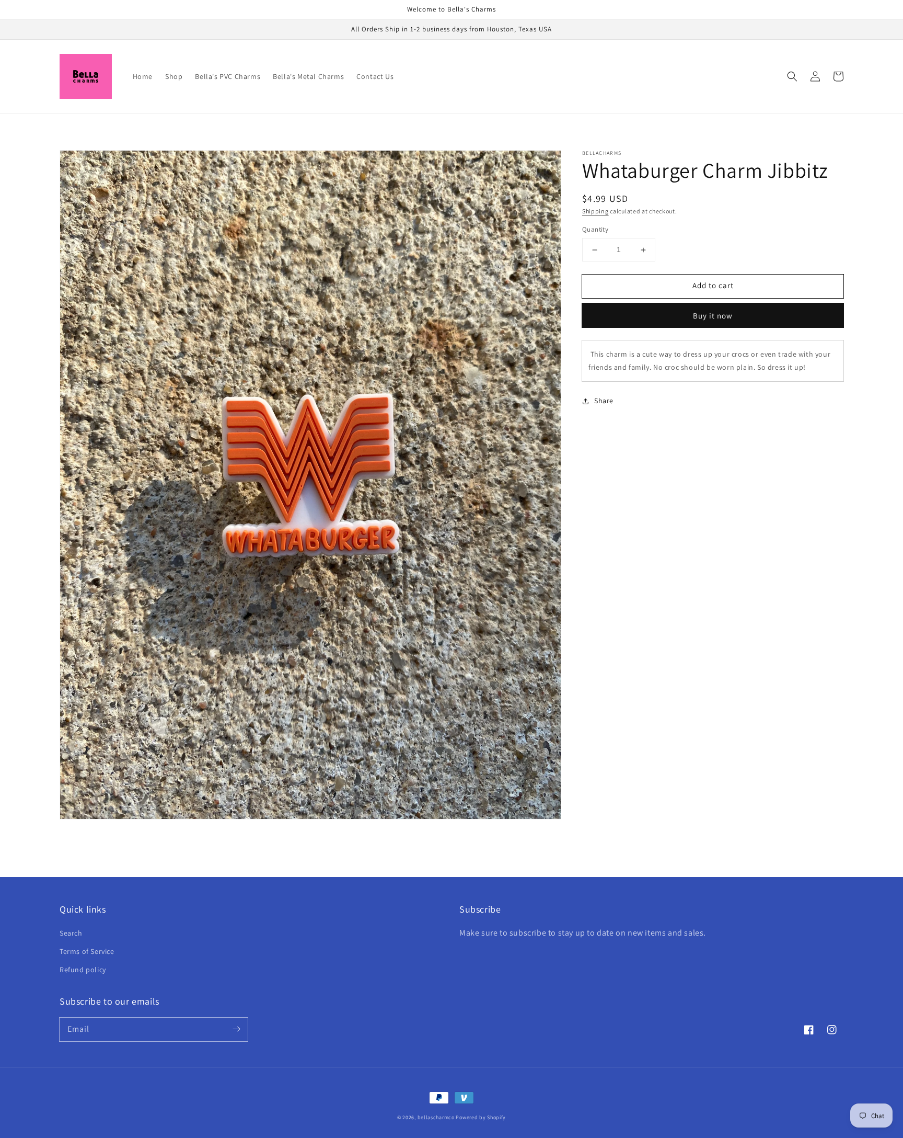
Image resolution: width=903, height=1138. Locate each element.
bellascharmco (436, 1117)
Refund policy (83, 969)
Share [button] (603, 401)
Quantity (595, 229)
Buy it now (713, 316)
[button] (792, 76)
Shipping (595, 211)
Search (71, 933)
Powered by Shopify (481, 1117)
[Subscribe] (236, 1029)
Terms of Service (87, 951)
